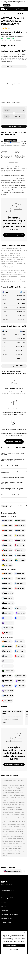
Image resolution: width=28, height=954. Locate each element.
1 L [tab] (16, 66)
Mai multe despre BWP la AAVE (14, 366)
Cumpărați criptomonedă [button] (9, 914)
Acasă (3, 14)
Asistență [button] (4, 910)
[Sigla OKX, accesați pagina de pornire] (4, 9)
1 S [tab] (12, 66)
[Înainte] (26, 871)
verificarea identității (13, 412)
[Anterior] (2, 871)
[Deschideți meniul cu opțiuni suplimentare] (26, 9)
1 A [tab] (20, 66)
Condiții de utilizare (13, 812)
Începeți (4, 722)
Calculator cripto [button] (6, 918)
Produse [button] (4, 902)
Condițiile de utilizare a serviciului (10, 817)
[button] (16, 9)
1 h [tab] (3, 66)
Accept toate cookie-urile (14, 945)
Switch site (6, 5)
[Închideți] (25, 933)
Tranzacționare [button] (6, 922)
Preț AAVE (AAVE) (13, 162)
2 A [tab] (24, 66)
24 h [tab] (8, 66)
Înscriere (21, 9)
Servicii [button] (3, 906)
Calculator (10, 14)
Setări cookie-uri (14, 949)
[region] (14, 942)
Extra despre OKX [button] (7, 898)
